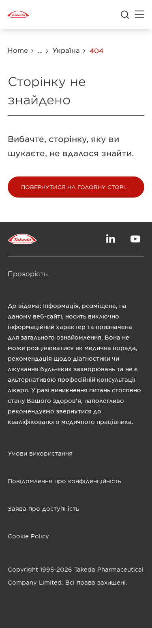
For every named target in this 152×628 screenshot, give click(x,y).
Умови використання (40, 453)
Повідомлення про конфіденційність (64, 480)
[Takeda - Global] (18, 15)
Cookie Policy (28, 536)
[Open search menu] (125, 14)
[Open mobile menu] (139, 14)
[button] (76, 187)
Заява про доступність (43, 508)
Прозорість (28, 273)
